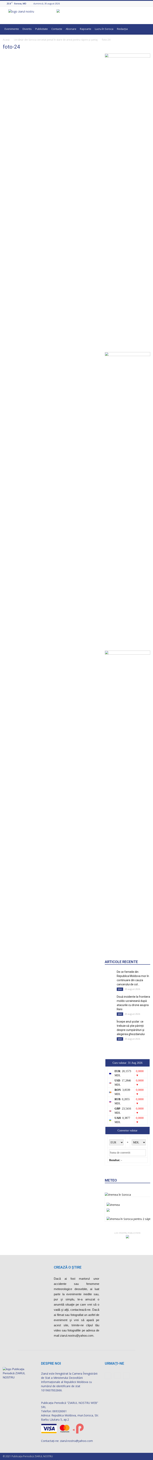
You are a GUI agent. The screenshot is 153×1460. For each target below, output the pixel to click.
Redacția (122, 29)
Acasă (6, 39)
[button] (145, 29)
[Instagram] (143, 3)
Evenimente (12, 29)
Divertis (27, 29)
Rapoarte (85, 29)
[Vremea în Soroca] (118, 1194)
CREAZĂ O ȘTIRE (67, 1267)
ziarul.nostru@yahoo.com (76, 1441)
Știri (120, 989)
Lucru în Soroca (104, 29)
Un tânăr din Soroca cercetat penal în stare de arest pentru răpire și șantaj (56, 39)
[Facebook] (138, 3)
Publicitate (41, 29)
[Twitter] (148, 3)
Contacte (56, 29)
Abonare (71, 29)
